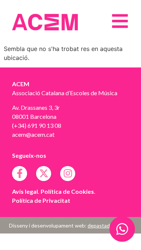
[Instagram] (67, 173)
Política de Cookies (67, 191)
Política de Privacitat (41, 200)
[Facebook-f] (19, 173)
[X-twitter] (43, 173)
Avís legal (25, 191)
